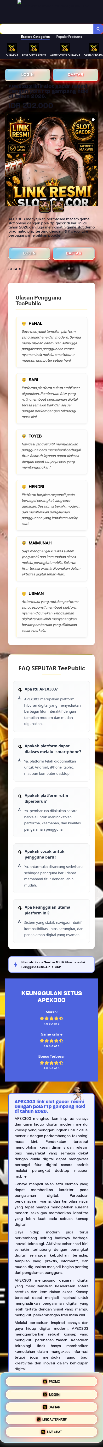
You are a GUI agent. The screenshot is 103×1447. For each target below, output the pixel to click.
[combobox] (47, 29)
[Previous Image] (8, 160)
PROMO (54, 1380)
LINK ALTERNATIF (54, 1419)
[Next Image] (94, 160)
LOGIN (27, 74)
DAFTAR (75, 74)
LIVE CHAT (54, 1432)
